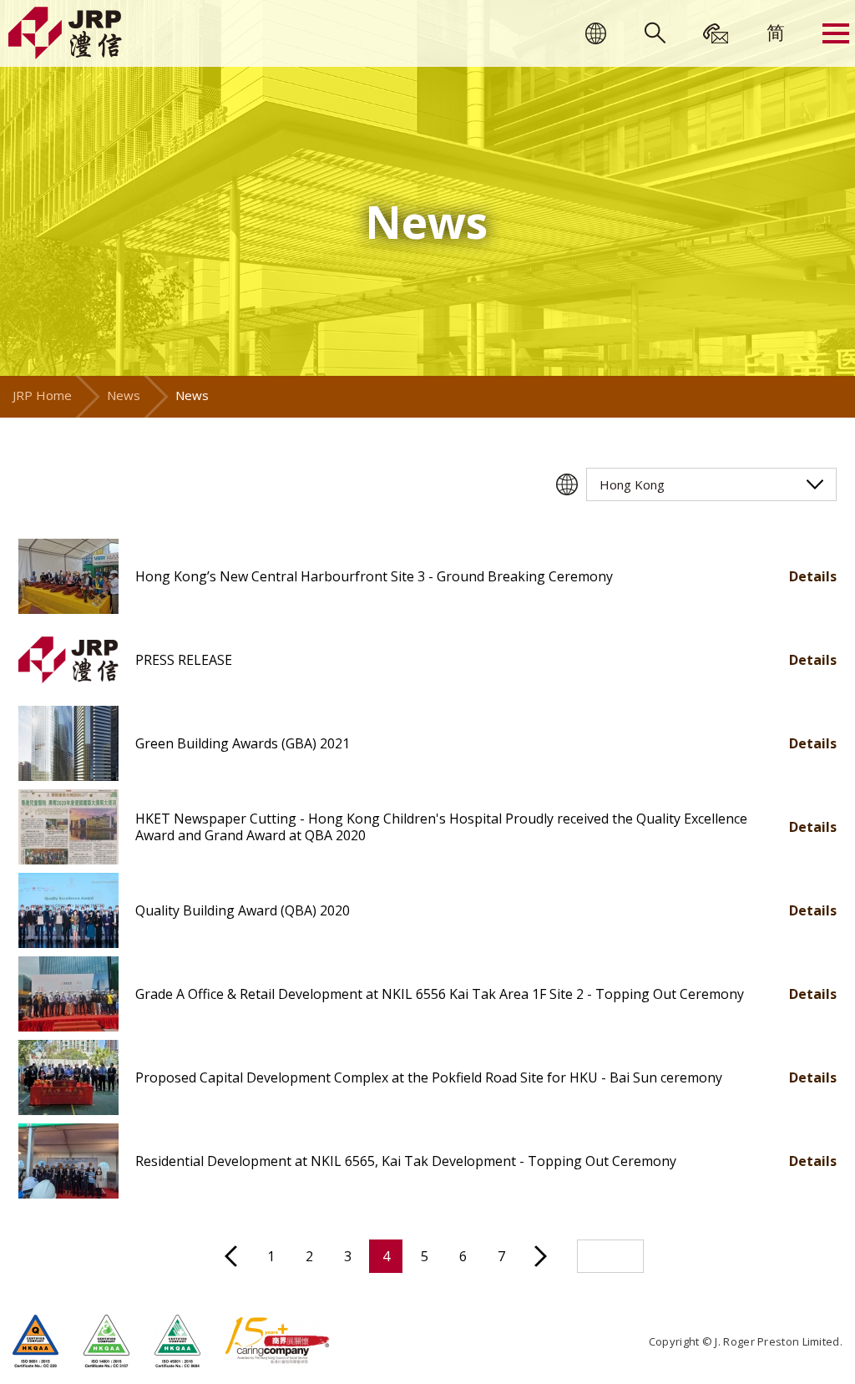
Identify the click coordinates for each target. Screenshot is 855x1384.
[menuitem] (775, 31)
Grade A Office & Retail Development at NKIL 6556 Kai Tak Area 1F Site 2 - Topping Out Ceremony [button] (439, 994)
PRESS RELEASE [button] (183, 659)
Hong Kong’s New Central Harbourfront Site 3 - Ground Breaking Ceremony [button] (374, 576)
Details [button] (813, 576)
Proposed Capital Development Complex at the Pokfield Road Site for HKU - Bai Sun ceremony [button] (428, 1077)
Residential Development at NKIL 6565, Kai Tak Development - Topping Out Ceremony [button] (405, 1161)
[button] (68, 576)
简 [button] (775, 31)
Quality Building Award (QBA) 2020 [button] (242, 910)
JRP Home (42, 395)
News (123, 395)
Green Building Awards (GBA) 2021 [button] (242, 743)
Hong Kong (632, 484)
